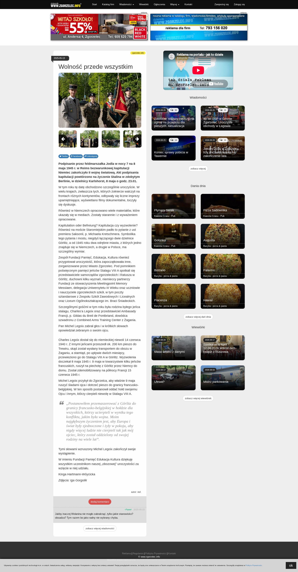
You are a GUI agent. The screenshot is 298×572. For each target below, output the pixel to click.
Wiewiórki (144, 4)
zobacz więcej (198, 168)
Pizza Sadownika (215, 210)
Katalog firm (108, 4)
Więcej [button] (174, 4)
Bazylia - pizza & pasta (215, 246)
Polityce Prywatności (254, 565)
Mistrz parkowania (215, 381)
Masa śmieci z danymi (169, 351)
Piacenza (160, 300)
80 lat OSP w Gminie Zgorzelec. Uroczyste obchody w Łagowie (217, 122)
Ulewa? (159, 381)
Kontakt (188, 4)
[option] (67, 139)
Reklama (126, 553)
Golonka (160, 240)
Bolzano (159, 270)
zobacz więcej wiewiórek (198, 398)
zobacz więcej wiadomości (100, 528)
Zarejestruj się (222, 4)
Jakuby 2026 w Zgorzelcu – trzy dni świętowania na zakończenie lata (222, 152)
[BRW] (99, 27)
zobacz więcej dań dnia (198, 316)
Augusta (209, 240)
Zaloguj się (239, 4)
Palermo (209, 270)
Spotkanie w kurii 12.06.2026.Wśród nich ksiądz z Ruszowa (219, 348)
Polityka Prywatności (155, 553)
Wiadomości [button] (125, 4)
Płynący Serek (164, 210)
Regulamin (138, 553)
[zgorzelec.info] (198, 27)
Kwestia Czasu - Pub (164, 216)
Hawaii (208, 300)
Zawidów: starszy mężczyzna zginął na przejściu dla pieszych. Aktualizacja (174, 122)
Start (94, 4)
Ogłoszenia (159, 4)
